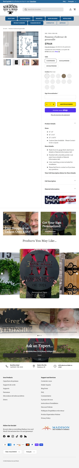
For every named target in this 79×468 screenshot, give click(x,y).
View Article (6, 330)
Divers (5, 400)
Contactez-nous (46, 381)
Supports (6, 388)
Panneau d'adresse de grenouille (17, 28)
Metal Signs (67, 18)
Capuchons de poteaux (10, 381)
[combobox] (43, 9)
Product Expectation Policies (50, 414)
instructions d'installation (49, 403)
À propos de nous (47, 400)
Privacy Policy (45, 418)
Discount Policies (47, 407)
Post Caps (11, 18)
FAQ (64, 1)
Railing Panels (25, 18)
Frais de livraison (50, 47)
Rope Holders (52, 18)
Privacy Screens (19, 23)
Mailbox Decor (35, 23)
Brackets (39, 18)
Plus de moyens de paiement (60, 115)
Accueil (5, 28)
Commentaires (46, 396)
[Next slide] (77, 274)
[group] (39, 322)
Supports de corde (9, 385)
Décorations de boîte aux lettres (13, 396)
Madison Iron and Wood (13, 461)
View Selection (50, 231)
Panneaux (6, 392)
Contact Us (50, 23)
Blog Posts (44, 388)
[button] (39, 335)
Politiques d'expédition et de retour (52, 411)
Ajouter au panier (66, 104)
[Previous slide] (2, 274)
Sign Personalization (51, 93)
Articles (63, 23)
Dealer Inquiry (46, 385)
